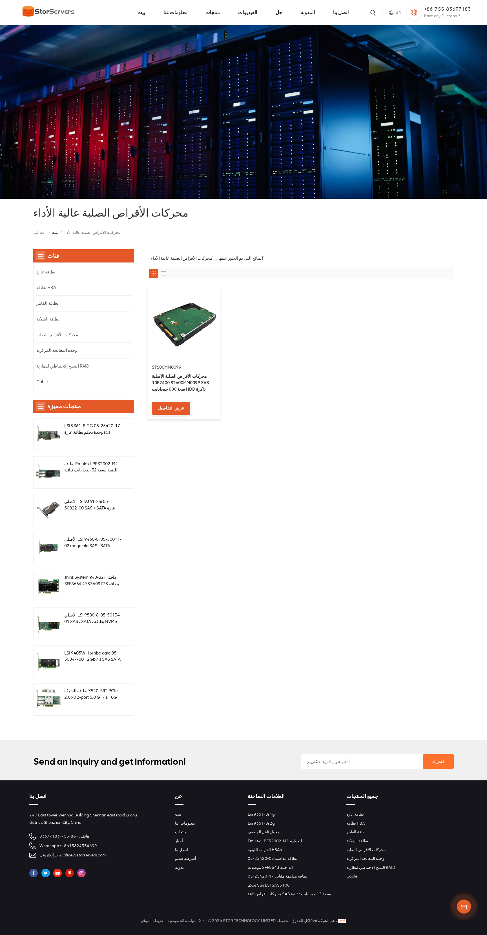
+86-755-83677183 (447, 9)
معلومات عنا (175, 12)
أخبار (179, 840)
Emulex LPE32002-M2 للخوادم (275, 840)
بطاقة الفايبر (47, 303)
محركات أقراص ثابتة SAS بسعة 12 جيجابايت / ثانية (289, 893)
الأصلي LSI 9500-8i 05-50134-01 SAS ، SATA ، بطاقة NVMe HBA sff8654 (92, 619)
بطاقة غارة (45, 272)
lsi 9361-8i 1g (261, 814)
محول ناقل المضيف (264, 831)
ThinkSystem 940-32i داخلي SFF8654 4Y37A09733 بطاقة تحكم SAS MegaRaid (91, 581)
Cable (42, 381)
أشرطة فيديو (185, 858)
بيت (141, 12)
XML (203, 920)
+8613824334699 (79, 845)
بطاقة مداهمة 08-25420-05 (272, 858)
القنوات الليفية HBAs (265, 849)
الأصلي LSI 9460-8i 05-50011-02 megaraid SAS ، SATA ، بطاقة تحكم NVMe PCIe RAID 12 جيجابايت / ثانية (92, 543)
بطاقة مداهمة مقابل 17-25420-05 (277, 876)
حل (279, 12)
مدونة (180, 867)
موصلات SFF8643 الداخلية (270, 867)
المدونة (308, 12)
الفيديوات (247, 12)
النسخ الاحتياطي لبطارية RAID (62, 366)
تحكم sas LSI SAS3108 (269, 885)
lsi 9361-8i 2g (261, 823)
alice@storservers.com (85, 855)
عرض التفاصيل (171, 408)
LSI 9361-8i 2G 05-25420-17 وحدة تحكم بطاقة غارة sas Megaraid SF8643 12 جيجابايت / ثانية (92, 429)
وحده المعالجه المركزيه (56, 350)
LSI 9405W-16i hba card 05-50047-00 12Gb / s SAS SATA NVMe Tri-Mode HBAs (92, 657)
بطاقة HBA (46, 287)
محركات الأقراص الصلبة (57, 334)
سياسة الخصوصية (181, 920)
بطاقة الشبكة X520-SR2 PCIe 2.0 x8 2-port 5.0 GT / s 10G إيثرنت (91, 694)
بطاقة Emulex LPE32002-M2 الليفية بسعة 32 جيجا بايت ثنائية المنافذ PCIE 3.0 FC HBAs (91, 467)
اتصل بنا (341, 12)
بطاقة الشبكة (47, 319)
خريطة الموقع (152, 920)
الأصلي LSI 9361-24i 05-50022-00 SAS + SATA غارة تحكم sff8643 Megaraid (89, 505)
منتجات (212, 12)
